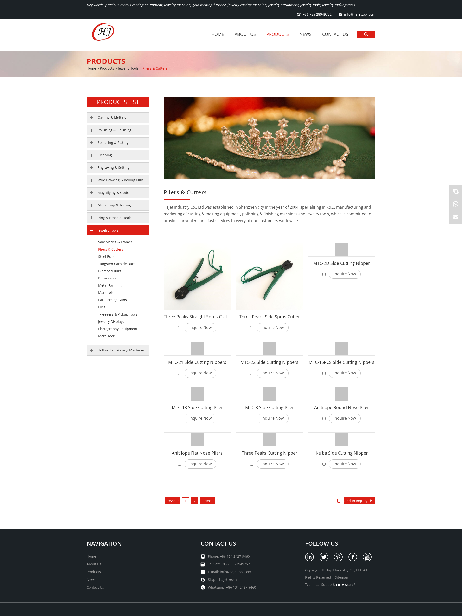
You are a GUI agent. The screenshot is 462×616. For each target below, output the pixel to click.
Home (217, 34)
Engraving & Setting (113, 167)
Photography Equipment (117, 328)
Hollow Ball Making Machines (121, 350)
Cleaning (105, 155)
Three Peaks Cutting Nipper (269, 453)
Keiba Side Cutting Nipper (342, 453)
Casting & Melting (112, 117)
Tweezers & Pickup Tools (117, 314)
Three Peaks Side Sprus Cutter (269, 316)
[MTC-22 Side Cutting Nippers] (269, 349)
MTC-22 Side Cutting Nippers (269, 362)
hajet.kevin (228, 579)
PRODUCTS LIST (118, 102)
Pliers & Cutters (154, 68)
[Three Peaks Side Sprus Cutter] (269, 276)
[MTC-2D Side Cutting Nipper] (341, 250)
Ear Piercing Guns (112, 300)
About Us (245, 34)
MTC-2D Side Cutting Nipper (341, 263)
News (305, 34)
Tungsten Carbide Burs (116, 263)
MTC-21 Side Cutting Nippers (197, 362)
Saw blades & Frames (115, 242)
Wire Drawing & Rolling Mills (121, 180)
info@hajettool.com (359, 14)
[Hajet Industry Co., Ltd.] (104, 35)
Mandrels (106, 292)
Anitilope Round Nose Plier (341, 407)
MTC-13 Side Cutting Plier (197, 407)
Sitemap (341, 577)
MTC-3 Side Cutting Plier (269, 407)
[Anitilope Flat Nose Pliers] (197, 439)
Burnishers (107, 278)
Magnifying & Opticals (115, 192)
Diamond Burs (109, 271)
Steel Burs (106, 256)
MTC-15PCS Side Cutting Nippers (341, 362)
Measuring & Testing (114, 205)
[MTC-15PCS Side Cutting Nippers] (341, 349)
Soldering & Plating (113, 142)
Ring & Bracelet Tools (115, 217)
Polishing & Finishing (114, 130)
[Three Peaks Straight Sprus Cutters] (197, 276)
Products (277, 34)
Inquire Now (200, 327)
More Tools (107, 336)
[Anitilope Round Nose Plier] (341, 394)
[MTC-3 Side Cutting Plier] (269, 394)
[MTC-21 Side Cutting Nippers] (197, 349)
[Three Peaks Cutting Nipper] (269, 439)
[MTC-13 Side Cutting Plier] (197, 394)
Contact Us (335, 34)
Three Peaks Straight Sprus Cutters (198, 316)
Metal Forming (110, 285)
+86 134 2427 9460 (241, 587)
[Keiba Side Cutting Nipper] (341, 439)
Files (101, 307)
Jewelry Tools (128, 68)
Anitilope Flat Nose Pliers (197, 453)
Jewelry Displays (111, 321)
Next (208, 500)
